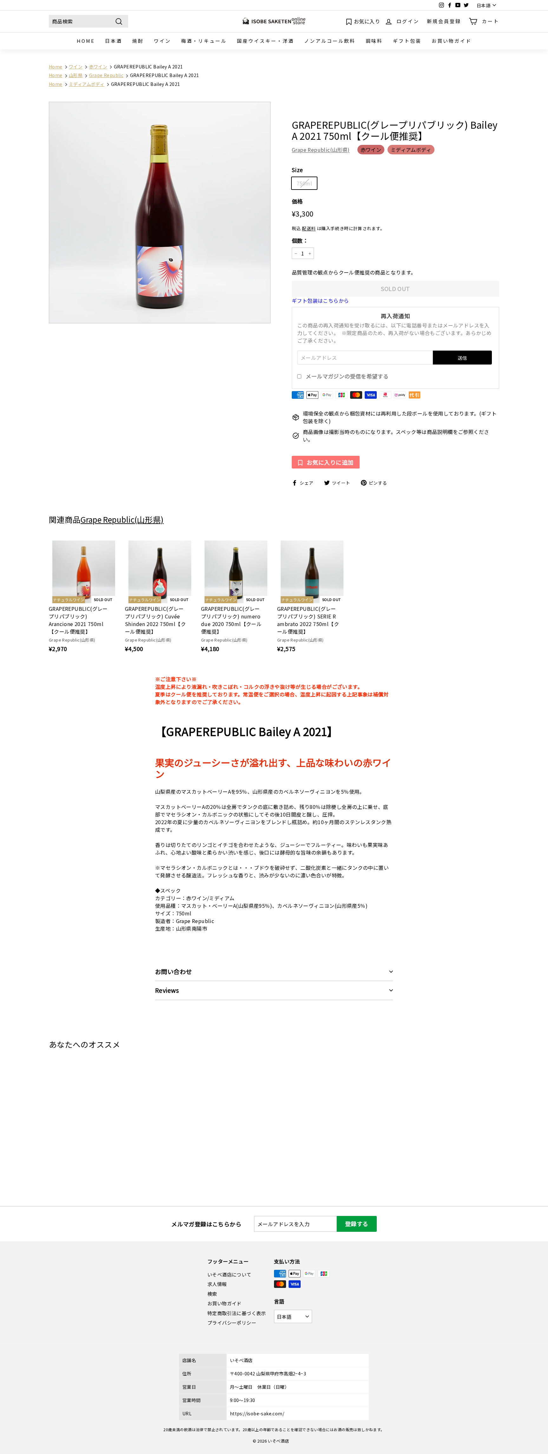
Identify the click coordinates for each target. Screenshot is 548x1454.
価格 (297, 201)
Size (297, 170)
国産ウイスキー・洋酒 (265, 40)
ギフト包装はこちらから (320, 300)
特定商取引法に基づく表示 (236, 1313)
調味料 (374, 40)
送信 (462, 357)
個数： (300, 240)
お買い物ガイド (452, 40)
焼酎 (138, 40)
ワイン (162, 40)
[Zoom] (159, 212)
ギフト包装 (407, 40)
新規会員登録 (444, 21)
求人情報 (217, 1284)
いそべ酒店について (229, 1274)
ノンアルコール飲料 (330, 40)
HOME (86, 40)
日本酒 (113, 40)
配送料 (309, 228)
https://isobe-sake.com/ (257, 1413)
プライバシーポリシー (231, 1322)
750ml (304, 183)
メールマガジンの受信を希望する (347, 376)
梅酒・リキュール (204, 40)
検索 (212, 1293)
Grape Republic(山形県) (321, 150)
